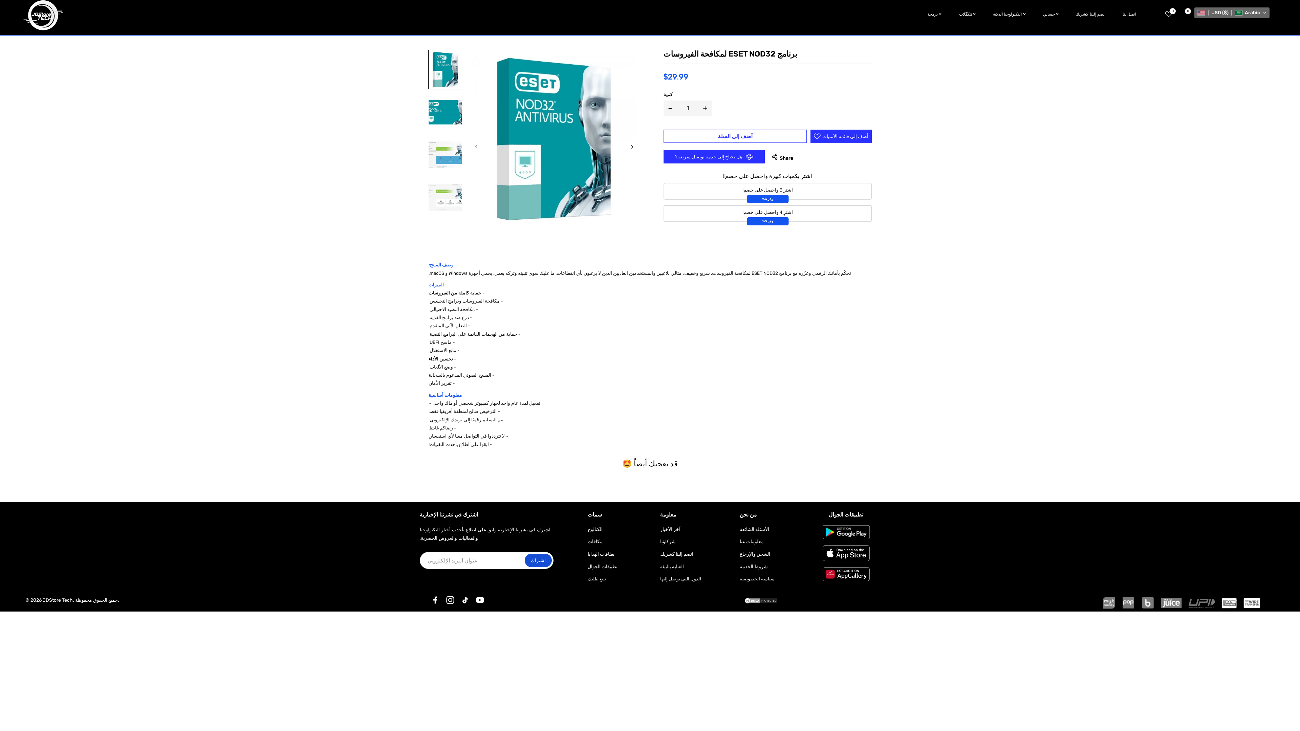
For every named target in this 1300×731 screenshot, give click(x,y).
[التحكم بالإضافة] (706, 108)
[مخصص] (435, 600)
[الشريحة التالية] (632, 147)
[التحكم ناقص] (669, 108)
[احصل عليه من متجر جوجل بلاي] (846, 532)
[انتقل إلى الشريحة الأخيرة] (476, 147)
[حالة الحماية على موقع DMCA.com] (761, 600)
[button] (1232, 12)
